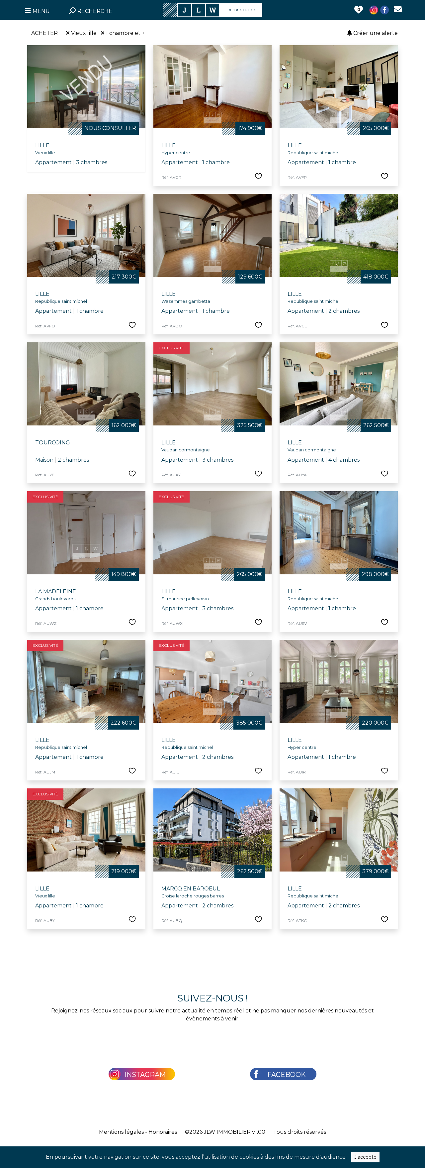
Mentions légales (121, 1132)
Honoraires (162, 1132)
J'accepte (365, 1157)
